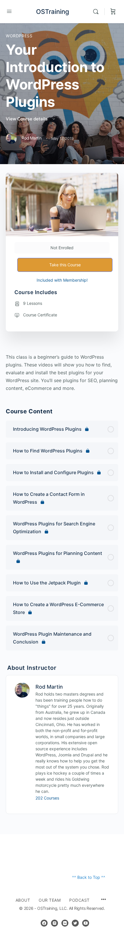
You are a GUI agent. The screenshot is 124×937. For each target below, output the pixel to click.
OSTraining (52, 11)
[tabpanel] (62, 372)
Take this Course (65, 264)
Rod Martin (49, 687)
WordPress (19, 35)
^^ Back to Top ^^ (88, 877)
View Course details (27, 119)
